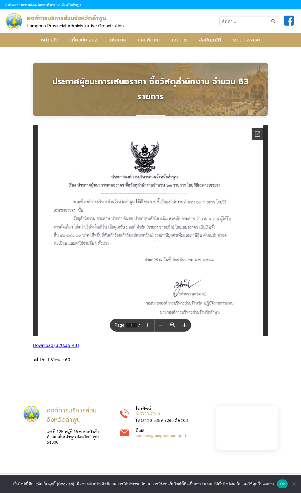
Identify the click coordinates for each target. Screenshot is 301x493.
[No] (294, 484)
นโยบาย (118, 40)
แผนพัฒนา (149, 40)
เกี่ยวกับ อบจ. (84, 40)
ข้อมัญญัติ (210, 40)
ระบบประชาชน (246, 40)
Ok (282, 484)
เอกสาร (179, 40)
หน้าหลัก (49, 40)
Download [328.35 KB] (56, 345)
